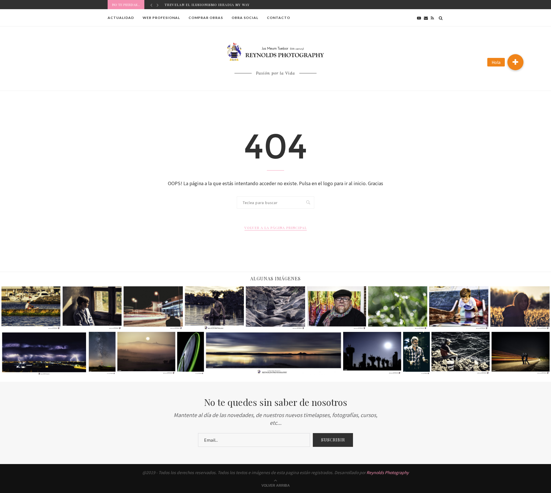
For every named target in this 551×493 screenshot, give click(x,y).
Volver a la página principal (276, 227)
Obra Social (245, 17)
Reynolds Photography (387, 472)
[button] (515, 62)
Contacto (278, 17)
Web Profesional (161, 17)
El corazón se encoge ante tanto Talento (210, 4)
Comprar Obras (206, 17)
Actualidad (121, 17)
